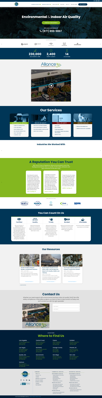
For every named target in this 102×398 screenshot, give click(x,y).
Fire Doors (57, 125)
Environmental (23, 272)
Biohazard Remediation (46, 275)
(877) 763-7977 (22, 344)
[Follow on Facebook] (21, 380)
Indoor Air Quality (29, 272)
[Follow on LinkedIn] (29, 380)
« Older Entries (23, 285)
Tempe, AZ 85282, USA (74, 350)
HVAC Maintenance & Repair (40, 127)
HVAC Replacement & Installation (41, 129)
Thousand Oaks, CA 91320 (24, 365)
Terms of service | (33, 396)
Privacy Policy (38, 396)
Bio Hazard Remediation (19, 131)
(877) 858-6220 (22, 359)
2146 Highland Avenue (23, 349)
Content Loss (17, 134)
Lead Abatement (18, 127)
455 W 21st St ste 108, (74, 349)
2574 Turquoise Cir (22, 363)
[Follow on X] (24, 380)
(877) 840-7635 (56, 344)
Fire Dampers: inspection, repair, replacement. (62, 132)
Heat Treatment (18, 133)
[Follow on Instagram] (26, 380)
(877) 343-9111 (55, 359)
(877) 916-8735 (73, 359)
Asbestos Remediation (19, 125)
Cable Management (59, 129)
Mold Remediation (18, 129)
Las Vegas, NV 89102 (23, 350)
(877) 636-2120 (56, 351)
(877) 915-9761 (39, 351)
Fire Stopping (58, 127)
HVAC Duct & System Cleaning (40, 125)
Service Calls (58, 134)
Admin (22, 270)
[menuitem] (35, 4)
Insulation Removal (82, 126)
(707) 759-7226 (73, 344)
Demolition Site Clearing (83, 128)
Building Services (70, 272)
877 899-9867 (52, 31)
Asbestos (65, 272)
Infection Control (38, 131)
